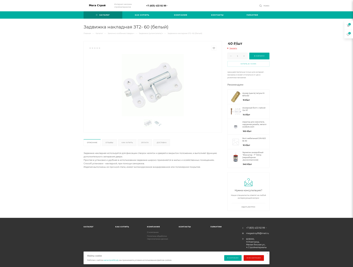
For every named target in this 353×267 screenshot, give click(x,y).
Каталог (89, 227)
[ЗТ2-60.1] (153, 85)
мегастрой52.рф (111, 260)
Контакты (185, 227)
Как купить (127, 143)
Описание (92, 143)
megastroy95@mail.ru (257, 233)
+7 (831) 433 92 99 (156, 5)
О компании (153, 232)
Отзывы (109, 143)
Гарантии (216, 227)
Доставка (161, 143)
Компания (153, 227)
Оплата (145, 143)
